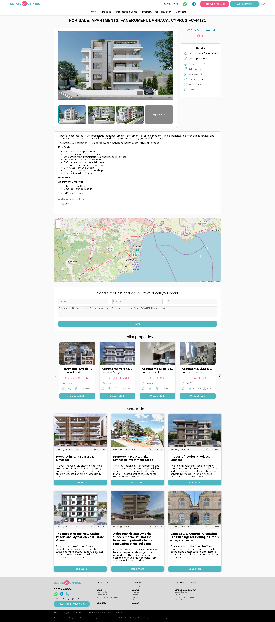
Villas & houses (102, 594)
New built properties (105, 587)
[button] (58, 222)
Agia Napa (136, 597)
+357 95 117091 (170, 4)
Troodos (135, 602)
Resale (99, 589)
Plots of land (102, 602)
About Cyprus (181, 592)
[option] (77, 373)
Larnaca (135, 589)
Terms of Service (157, 618)
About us (106, 11)
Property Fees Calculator (156, 11)
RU (263, 4)
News (177, 594)
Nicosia (135, 594)
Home (92, 11)
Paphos (135, 592)
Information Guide (126, 11)
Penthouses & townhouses (107, 597)
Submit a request (215, 4)
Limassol (136, 587)
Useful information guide (185, 589)
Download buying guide (72, 604)
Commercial (102, 600)
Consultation (244, 4)
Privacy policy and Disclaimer (105, 612)
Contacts (181, 11)
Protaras (136, 600)
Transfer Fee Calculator (184, 597)
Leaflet (203, 281)
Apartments (102, 592)
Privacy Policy (143, 618)
